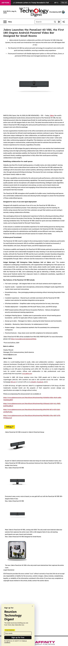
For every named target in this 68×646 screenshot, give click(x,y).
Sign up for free (18, 637)
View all (64, 2)
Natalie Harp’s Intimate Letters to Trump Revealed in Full (26, 3)
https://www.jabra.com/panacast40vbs (23, 339)
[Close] (32, 606)
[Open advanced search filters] (59, 22)
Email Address (9, 630)
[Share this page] (63, 21)
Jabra (52, 115)
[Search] (55, 22)
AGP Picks (5, 2)
